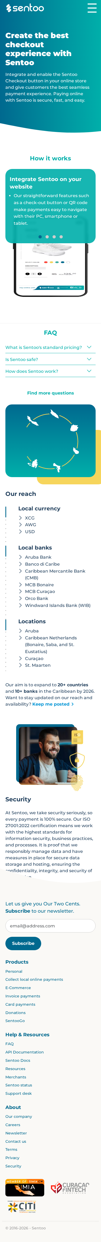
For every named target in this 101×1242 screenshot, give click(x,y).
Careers (12, 1124)
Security (13, 1166)
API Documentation (24, 1052)
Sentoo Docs (17, 1060)
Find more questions (50, 393)
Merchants (15, 1077)
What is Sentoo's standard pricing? (43, 347)
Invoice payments (22, 996)
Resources (15, 1068)
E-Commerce (18, 987)
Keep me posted (50, 704)
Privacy (12, 1157)
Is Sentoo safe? (21, 359)
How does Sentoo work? (31, 371)
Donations (15, 1012)
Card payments (20, 1004)
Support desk (18, 1093)
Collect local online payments (34, 979)
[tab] (50, 182)
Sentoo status (18, 1085)
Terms (11, 1149)
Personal (13, 971)
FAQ (9, 1043)
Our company (18, 1116)
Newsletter (16, 1133)
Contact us (15, 1141)
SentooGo (15, 1020)
